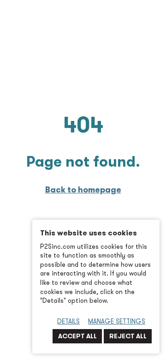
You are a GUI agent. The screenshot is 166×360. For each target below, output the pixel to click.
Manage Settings (116, 321)
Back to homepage (83, 189)
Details (68, 321)
